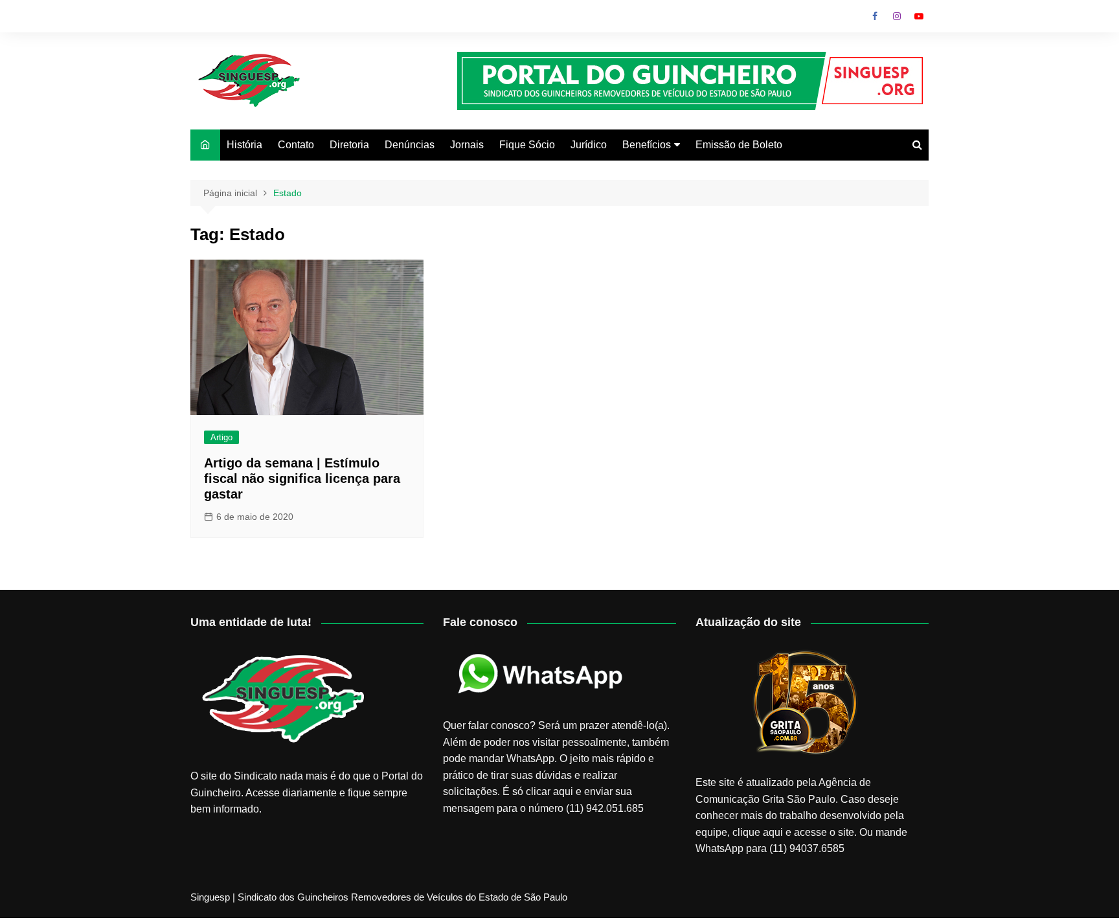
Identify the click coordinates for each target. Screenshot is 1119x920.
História (244, 144)
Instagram (897, 16)
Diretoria (349, 144)
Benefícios (646, 144)
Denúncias (410, 144)
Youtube (919, 16)
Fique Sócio (527, 144)
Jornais (467, 144)
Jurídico (589, 144)
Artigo (221, 437)
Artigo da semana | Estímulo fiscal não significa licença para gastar (302, 478)
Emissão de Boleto (738, 144)
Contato (296, 144)
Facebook (875, 16)
